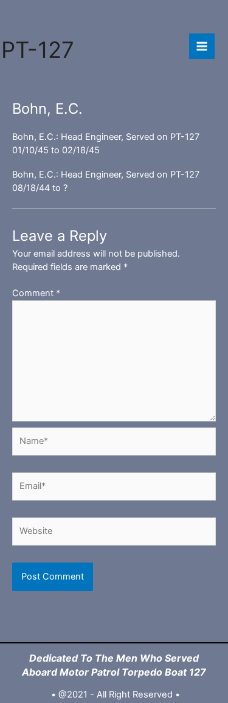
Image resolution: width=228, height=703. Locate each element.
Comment (36, 293)
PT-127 (37, 49)
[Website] (114, 533)
